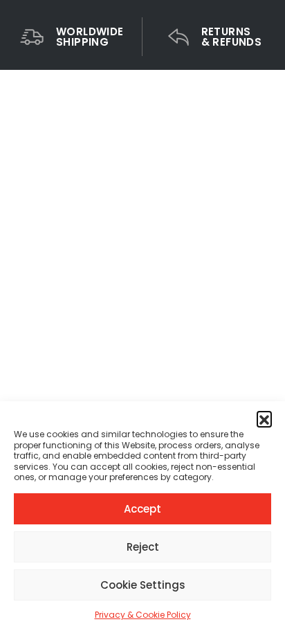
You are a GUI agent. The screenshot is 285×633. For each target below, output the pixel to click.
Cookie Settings (142, 585)
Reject (143, 547)
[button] (264, 418)
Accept (142, 509)
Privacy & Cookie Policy (143, 615)
